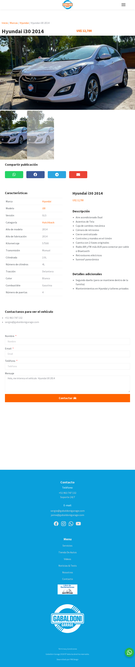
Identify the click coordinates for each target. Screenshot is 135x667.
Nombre (10, 336)
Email (8, 348)
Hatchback (48, 222)
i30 (43, 208)
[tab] (67, 311)
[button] (14, 174)
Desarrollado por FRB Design (68, 659)
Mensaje (9, 373)
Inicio (5, 22)
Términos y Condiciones (67, 649)
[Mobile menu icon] (123, 4)
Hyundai (24, 22)
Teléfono (10, 360)
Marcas (14, 22)
